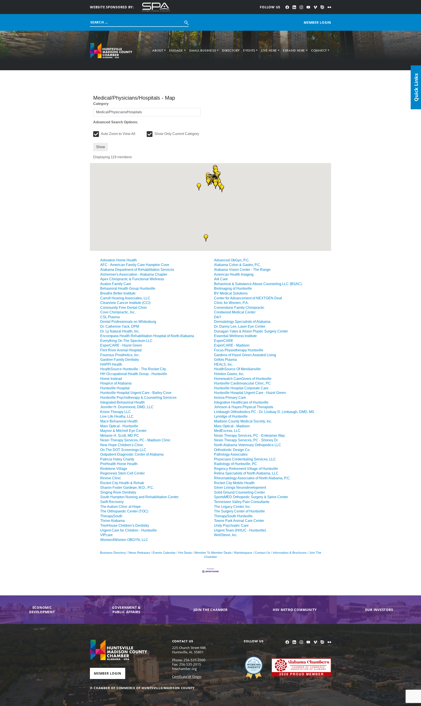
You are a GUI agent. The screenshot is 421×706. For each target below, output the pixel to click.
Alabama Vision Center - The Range (242, 269)
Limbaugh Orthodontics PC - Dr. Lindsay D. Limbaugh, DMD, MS (264, 412)
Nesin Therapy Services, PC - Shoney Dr (246, 440)
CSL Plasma (110, 317)
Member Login (107, 673)
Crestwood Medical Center (234, 312)
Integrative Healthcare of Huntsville (241, 402)
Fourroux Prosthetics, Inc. (120, 355)
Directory (231, 50)
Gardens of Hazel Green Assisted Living (245, 355)
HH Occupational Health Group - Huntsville (133, 374)
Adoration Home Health (118, 260)
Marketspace (243, 552)
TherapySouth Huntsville (233, 516)
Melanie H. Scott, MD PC (119, 435)
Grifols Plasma (225, 359)
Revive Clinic (110, 478)
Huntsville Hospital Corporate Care (241, 388)
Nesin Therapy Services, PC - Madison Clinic (135, 440)
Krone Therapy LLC (115, 412)
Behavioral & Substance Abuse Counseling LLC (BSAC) (258, 284)
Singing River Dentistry (118, 492)
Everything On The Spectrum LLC (126, 341)
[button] (199, 186)
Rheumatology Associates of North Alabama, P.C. (252, 478)
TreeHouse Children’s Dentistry (124, 525)
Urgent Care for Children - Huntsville (128, 530)
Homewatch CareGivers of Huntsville (242, 379)
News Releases (139, 552)
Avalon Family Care (115, 284)
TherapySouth (111, 516)
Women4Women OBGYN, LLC (124, 540)
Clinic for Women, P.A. (231, 303)
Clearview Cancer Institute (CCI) (125, 303)
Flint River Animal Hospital (121, 350)
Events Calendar (164, 552)
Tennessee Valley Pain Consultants (241, 502)
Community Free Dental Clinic (123, 307)
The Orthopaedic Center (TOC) (124, 511)
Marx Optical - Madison (232, 426)
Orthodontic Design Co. (232, 450)
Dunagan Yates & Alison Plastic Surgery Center (251, 331)
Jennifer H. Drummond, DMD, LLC (126, 407)
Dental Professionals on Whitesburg (128, 321)
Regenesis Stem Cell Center (122, 473)
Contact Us (262, 552)
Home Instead (111, 379)
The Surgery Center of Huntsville (239, 511)
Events (249, 50)
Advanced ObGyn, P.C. (232, 260)
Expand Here (294, 50)
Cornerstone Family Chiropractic (239, 307)
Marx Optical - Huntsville (119, 426)
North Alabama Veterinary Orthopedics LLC (247, 445)
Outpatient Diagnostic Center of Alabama (132, 454)
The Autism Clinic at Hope (120, 506)
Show (100, 147)
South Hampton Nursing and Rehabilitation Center (139, 497)
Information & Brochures (290, 552)
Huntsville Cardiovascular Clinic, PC (242, 383)
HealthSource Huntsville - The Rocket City (133, 369)
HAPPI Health (111, 364)
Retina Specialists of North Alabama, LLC (246, 473)
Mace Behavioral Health (119, 421)
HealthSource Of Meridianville (237, 369)
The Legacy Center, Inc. (232, 506)
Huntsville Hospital (115, 388)
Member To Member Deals (213, 552)
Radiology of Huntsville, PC (235, 464)
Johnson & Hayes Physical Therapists (243, 407)
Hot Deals (185, 552)
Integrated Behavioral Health (122, 402)
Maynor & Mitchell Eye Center (123, 431)
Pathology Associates (231, 454)
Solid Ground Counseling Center (239, 492)
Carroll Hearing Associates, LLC (125, 298)
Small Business (202, 50)
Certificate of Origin (187, 676)
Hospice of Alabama (116, 383)
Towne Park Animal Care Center (239, 521)
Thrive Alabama (112, 521)
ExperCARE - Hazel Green (121, 345)
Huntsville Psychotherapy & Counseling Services (138, 397)
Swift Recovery (112, 502)
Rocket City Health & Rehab (122, 483)
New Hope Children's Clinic (121, 445)
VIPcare (106, 535)
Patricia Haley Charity (117, 459)
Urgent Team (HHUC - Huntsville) (240, 530)
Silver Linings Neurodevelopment (240, 487)
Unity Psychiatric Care (231, 525)
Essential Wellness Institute (235, 336)
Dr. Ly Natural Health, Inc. (120, 331)
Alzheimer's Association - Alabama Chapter (133, 274)
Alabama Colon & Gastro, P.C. (237, 265)
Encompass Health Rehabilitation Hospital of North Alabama (147, 336)
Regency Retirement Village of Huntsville (246, 469)
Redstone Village (113, 469)
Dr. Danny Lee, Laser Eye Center (239, 326)
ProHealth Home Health (118, 464)
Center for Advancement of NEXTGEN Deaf (248, 298)
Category (101, 104)
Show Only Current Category (176, 134)
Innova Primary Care (230, 397)
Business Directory (113, 552)
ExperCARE (223, 341)
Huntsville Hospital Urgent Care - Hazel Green (250, 393)
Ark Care (221, 279)
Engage (176, 50)
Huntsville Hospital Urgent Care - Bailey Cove (135, 393)
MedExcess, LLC (227, 431)
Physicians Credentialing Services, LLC (245, 459)
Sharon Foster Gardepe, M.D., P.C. (127, 487)
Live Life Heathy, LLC (117, 416)
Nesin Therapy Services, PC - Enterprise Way (249, 435)
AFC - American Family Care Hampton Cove (134, 265)
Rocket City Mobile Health (234, 483)
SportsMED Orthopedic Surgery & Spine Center (251, 497)
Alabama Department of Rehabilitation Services (137, 269)
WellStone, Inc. (225, 535)
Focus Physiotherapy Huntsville (238, 350)
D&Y (217, 317)
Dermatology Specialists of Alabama (242, 321)
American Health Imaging (233, 274)
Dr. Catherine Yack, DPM (119, 326)
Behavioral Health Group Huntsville (127, 288)
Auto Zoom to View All (118, 134)
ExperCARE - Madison (232, 345)
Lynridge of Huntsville (231, 416)
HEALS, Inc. (223, 364)
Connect (319, 50)
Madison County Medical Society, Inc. (243, 421)
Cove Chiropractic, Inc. (118, 312)
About (157, 50)
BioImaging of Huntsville (233, 288)
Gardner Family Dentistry (119, 359)
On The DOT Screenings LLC (123, 450)
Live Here (269, 50)
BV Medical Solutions (231, 293)
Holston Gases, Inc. (229, 374)
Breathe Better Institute (118, 293)
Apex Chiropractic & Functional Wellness (132, 279)
